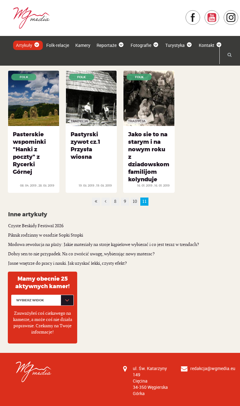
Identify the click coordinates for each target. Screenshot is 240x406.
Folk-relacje (57, 45)
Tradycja (79, 121)
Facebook (200, 13)
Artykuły (24, 45)
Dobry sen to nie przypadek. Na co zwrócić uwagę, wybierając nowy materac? (81, 254)
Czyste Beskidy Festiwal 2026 (35, 225)
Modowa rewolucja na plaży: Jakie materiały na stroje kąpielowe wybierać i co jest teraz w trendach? (103, 244)
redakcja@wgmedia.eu (212, 368)
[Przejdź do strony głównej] (29, 17)
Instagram (238, 13)
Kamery (82, 45)
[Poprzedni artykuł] (106, 202)
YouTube (219, 13)
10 (134, 201)
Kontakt (206, 45)
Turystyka (175, 45)
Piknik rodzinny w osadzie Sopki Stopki (45, 235)
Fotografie (141, 45)
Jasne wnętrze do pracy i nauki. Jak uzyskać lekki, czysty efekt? (67, 263)
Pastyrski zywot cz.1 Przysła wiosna (85, 146)
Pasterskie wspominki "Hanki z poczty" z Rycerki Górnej (29, 153)
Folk (24, 77)
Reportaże (107, 45)
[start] (96, 202)
